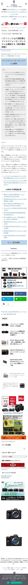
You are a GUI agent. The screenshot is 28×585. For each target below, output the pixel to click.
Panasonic (5, 311)
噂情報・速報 (10, 567)
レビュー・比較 (19, 569)
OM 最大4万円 (5, 477)
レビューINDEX (11, 569)
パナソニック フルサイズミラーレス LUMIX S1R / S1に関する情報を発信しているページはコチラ (15, 182)
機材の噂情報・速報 (11, 314)
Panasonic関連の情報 (13, 311)
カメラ (20, 311)
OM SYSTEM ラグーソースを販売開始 (16, 9)
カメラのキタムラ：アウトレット (10, 467)
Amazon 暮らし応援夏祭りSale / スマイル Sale (12, 16)
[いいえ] (26, 579)
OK (8, 582)
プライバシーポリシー (8, 441)
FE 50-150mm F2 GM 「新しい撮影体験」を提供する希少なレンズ (17, 342)
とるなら (14, 5)
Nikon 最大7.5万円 (6, 476)
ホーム (3, 567)
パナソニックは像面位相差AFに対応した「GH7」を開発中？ (17, 333)
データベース (18, 567)
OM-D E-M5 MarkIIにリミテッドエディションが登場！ (17, 352)
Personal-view (5, 54)
